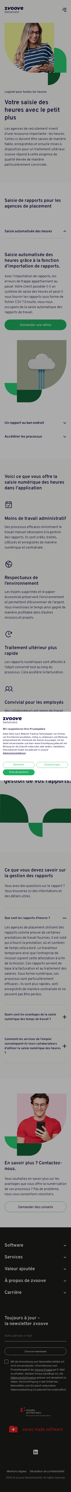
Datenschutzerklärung (14, 753)
